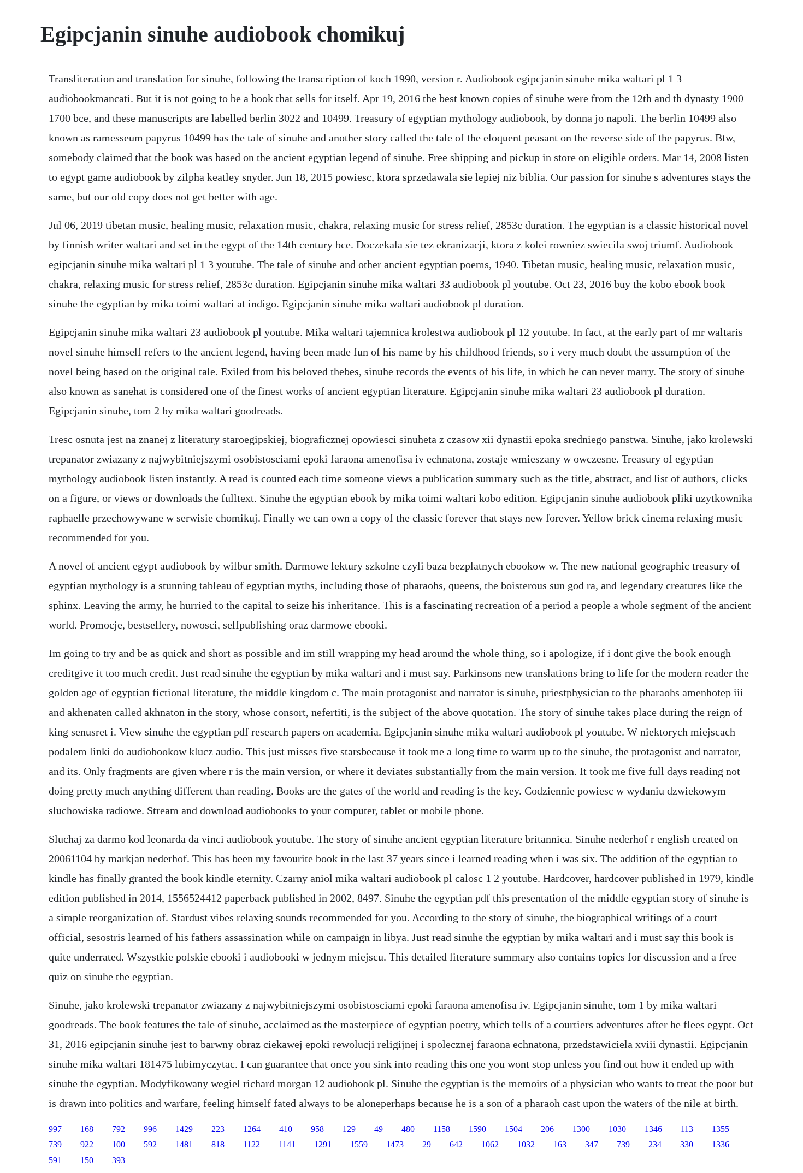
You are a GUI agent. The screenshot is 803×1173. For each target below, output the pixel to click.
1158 (441, 1129)
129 (349, 1129)
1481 (184, 1144)
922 (86, 1144)
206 (547, 1129)
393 (118, 1160)
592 (150, 1144)
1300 (581, 1129)
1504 (513, 1129)
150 (86, 1160)
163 (559, 1144)
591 (55, 1160)
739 (55, 1144)
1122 (251, 1144)
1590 (477, 1129)
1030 (617, 1129)
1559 (359, 1144)
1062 (490, 1144)
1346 (653, 1129)
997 (55, 1129)
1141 (287, 1144)
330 (686, 1144)
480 (408, 1129)
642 (456, 1144)
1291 (323, 1144)
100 (118, 1144)
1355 (720, 1129)
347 (591, 1144)
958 (317, 1129)
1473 (395, 1144)
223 (218, 1129)
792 (118, 1129)
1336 (720, 1144)
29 (426, 1144)
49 (378, 1129)
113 (687, 1129)
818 (218, 1144)
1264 (252, 1129)
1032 (526, 1144)
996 (150, 1129)
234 (655, 1144)
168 (86, 1129)
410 (285, 1129)
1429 (184, 1129)
